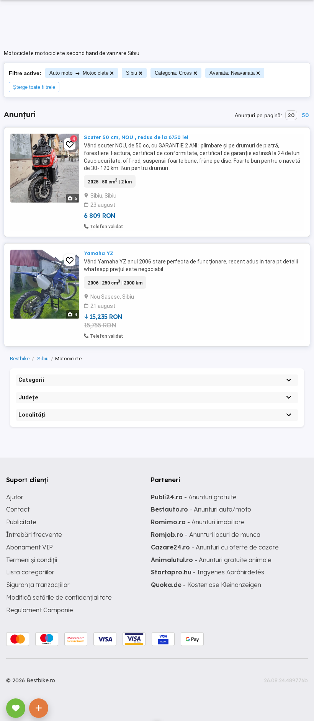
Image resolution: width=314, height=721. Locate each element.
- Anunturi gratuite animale (211, 560)
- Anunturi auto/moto (201, 509)
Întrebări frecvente (34, 534)
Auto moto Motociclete (78, 73)
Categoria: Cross (173, 73)
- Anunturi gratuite (194, 497)
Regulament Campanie (39, 610)
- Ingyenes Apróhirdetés (207, 572)
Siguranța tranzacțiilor (38, 585)
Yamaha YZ (98, 253)
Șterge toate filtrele (34, 87)
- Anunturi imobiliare (198, 522)
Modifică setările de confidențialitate (59, 597)
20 (291, 115)
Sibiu (131, 73)
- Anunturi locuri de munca (205, 534)
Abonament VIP (29, 547)
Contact (17, 509)
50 (305, 115)
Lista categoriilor (30, 572)
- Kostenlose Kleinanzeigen (206, 585)
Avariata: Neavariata (232, 73)
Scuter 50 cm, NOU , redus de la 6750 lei (136, 137)
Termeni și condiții (31, 560)
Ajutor (14, 497)
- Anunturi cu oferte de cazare (215, 547)
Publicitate (21, 522)
